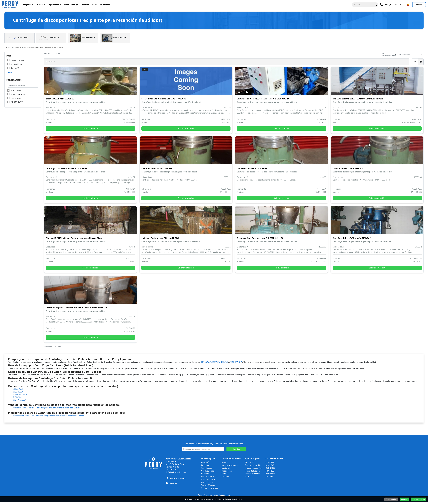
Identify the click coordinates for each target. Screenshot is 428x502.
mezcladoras (226, 471)
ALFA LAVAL (205, 362)
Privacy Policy (207, 482)
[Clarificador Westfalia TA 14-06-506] (186, 151)
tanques (224, 462)
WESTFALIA (215, 362)
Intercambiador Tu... (253, 468)
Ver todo (225, 476)
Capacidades (53, 4)
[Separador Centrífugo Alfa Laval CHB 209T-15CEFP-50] (281, 221)
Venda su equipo (71, 4)
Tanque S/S (249, 462)
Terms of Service (208, 485)
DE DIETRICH (270, 468)
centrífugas (17, 47)
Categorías (26, 4)
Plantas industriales (101, 4)
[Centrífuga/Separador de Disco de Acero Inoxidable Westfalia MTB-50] (90, 291)
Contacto (85, 4)
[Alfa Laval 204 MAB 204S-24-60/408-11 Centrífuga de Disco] (377, 82)
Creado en (406, 54)
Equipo (8, 47)
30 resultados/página (389, 54)
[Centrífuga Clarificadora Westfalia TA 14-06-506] (90, 151)
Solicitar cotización (90, 128)
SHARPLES (269, 471)
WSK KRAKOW (236, 362)
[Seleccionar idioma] (408, 5)
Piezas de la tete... (252, 471)
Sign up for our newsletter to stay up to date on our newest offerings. (214, 444)
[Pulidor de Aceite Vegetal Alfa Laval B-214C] (186, 221)
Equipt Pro (202, 495)
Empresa (39, 4)
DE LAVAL (224, 362)
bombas (224, 473)
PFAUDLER (269, 462)
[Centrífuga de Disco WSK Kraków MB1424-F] (377, 221)
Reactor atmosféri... (253, 473)
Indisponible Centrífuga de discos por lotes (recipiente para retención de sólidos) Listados (48, 416)
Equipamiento (224, 495)
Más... (10, 72)
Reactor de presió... (253, 465)
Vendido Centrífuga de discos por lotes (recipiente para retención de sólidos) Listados (47, 408)
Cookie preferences (209, 488)
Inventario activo (208, 479)
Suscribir (236, 449)
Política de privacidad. (234, 499)
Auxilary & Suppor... (229, 465)
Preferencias (391, 499)
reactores (225, 468)
